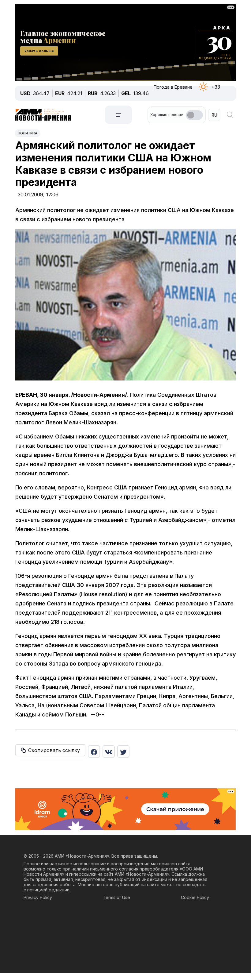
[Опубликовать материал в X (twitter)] (123, 751)
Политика (27, 133)
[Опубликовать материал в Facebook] (94, 751)
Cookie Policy (195, 897)
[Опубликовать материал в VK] (108, 751)
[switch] (194, 115)
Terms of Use (116, 897)
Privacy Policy (38, 897)
